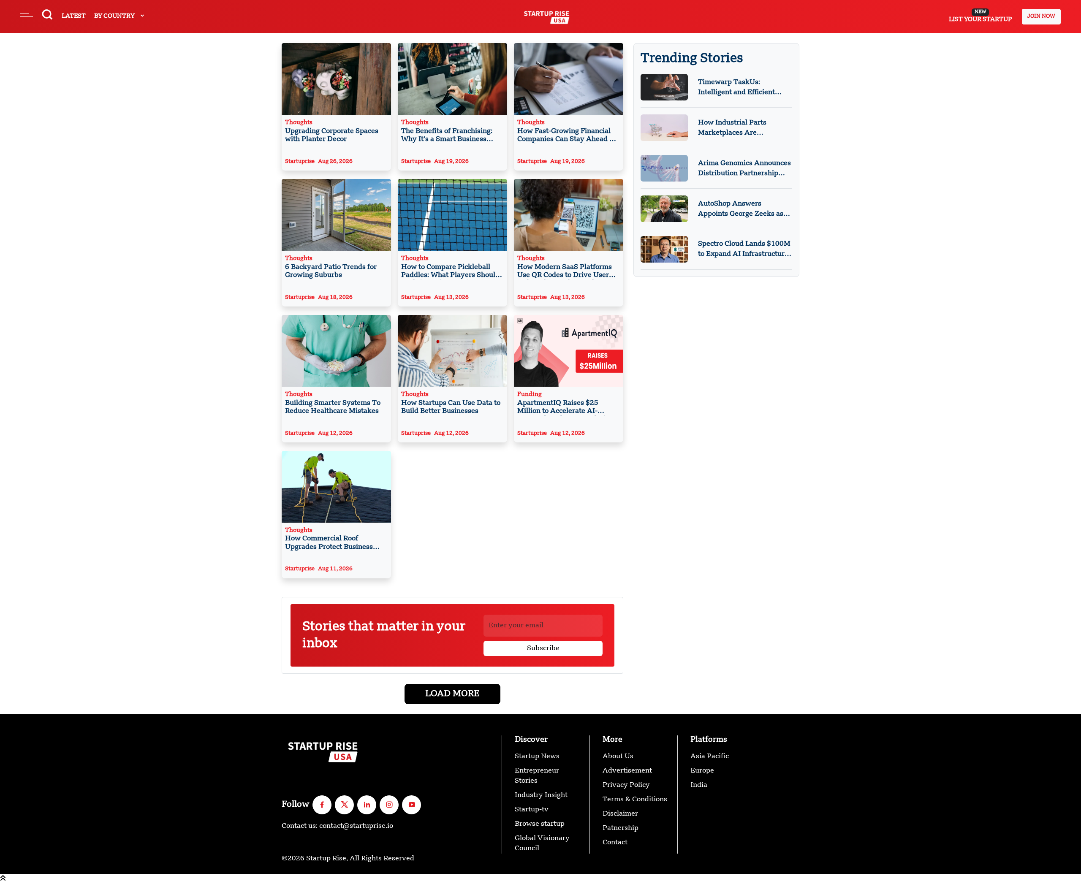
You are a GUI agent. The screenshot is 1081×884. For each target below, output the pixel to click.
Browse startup (540, 824)
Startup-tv (532, 809)
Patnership (620, 828)
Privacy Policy (626, 785)
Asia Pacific (709, 756)
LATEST (74, 16)
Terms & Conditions (635, 799)
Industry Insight (541, 795)
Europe (702, 770)
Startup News (537, 756)
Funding (567, 403)
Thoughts (331, 131)
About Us (618, 756)
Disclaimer (620, 814)
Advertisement (627, 770)
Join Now (1041, 16)
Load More (452, 694)
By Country (115, 16)
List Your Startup (980, 16)
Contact (615, 842)
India (698, 785)
